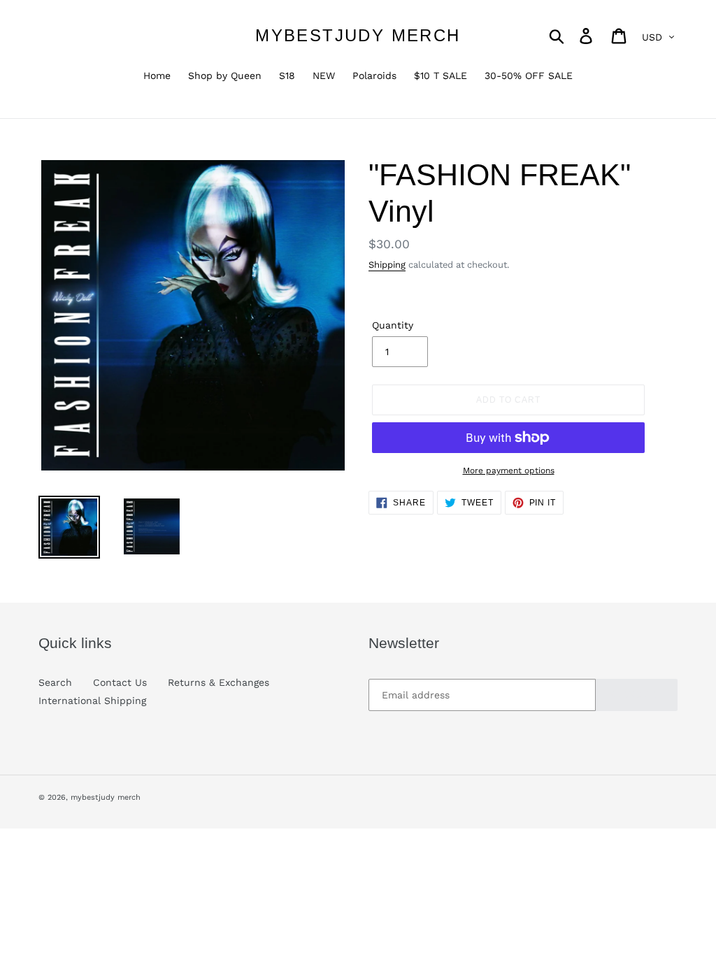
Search (55, 682)
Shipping (387, 264)
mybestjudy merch (357, 35)
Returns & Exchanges (218, 682)
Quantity (392, 325)
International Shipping (92, 700)
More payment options (508, 470)
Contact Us (120, 682)
